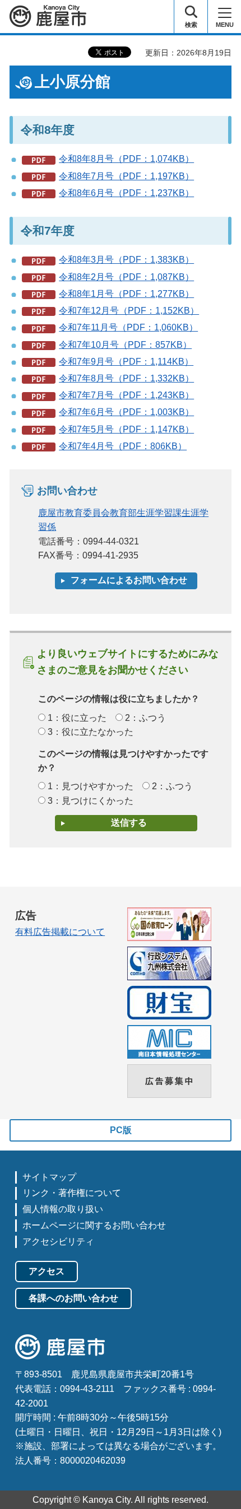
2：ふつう (145, 718)
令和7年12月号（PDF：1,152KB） (129, 310)
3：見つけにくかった (90, 800)
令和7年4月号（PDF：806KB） (123, 446)
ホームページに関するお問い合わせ (94, 1225)
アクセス (46, 1271)
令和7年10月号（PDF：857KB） (125, 345)
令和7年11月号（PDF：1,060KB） (128, 327)
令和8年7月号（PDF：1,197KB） (126, 176)
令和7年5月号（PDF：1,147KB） (126, 429)
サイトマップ (49, 1177)
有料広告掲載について (60, 932)
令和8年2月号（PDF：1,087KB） (126, 277)
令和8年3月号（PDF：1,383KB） (126, 259)
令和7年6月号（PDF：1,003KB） (126, 412)
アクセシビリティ (58, 1241)
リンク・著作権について (71, 1193)
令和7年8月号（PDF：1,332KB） (126, 378)
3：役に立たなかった (90, 732)
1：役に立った (77, 718)
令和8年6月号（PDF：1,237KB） (126, 193)
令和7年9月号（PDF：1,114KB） (126, 361)
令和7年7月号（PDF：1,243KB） (126, 395)
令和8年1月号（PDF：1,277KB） (126, 294)
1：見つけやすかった (90, 786)
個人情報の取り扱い (62, 1209)
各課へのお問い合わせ (73, 1298)
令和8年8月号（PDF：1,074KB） (126, 159)
